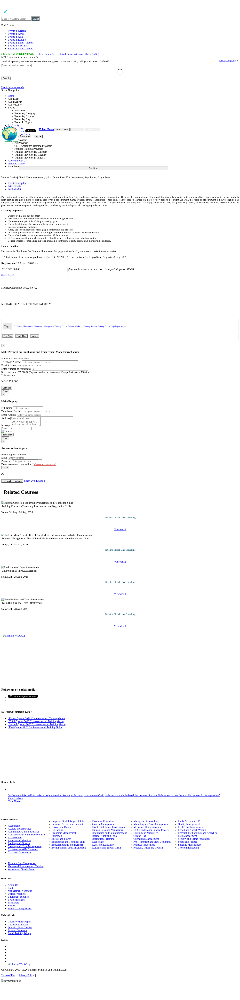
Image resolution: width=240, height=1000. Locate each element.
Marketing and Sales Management (150, 824)
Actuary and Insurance (19, 828)
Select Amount (8, 372)
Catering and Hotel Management (24, 846)
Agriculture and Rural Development (26, 834)
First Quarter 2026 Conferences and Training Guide (35, 727)
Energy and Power (61, 838)
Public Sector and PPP (189, 821)
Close (5, 391)
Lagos (117, 326)
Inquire (38, 136)
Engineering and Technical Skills (68, 841)
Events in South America (20, 48)
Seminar (71, 326)
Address (5, 418)
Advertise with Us (17, 160)
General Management (103, 824)
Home (11, 95)
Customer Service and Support (67, 824)
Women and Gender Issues (21, 869)
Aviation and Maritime (19, 840)
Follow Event (46, 129)
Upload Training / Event (48, 54)
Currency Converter (18, 924)
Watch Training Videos (20, 908)
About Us (13, 885)
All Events (13, 125)
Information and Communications (109, 833)
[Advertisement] (120, 662)
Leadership (98, 841)
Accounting (14, 825)
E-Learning (57, 830)
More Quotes (14, 801)
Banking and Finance (19, 843)
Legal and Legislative (103, 844)
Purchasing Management (23, 326)
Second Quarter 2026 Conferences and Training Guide (36, 724)
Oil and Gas (139, 835)
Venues (11, 905)
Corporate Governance (19, 852)
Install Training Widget (19, 933)
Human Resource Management (108, 830)
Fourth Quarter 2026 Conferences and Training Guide (36, 718)
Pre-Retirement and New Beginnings (152, 841)
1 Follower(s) (92, 129)
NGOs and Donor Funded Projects (151, 830)
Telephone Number (11, 362)
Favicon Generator (17, 930)
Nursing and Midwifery (145, 833)
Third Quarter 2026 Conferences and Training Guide (36, 721)
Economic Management (63, 833)
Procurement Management (44, 326)
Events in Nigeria (17, 30)
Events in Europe (17, 39)
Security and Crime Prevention (194, 838)
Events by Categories (19, 134)
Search (36, 19)
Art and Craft (15, 837)
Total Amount (8, 375)
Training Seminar (90, 326)
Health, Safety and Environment (108, 827)
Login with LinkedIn (35, 480)
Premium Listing (16, 163)
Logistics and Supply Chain (106, 847)
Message (5, 425)
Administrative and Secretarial (23, 831)
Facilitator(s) (14, 189)
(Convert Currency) (7, 275)
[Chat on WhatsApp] (14, 635)
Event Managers (16, 899)
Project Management (144, 844)
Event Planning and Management (68, 847)
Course (64, 326)
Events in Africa (16, 33)
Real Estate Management (191, 827)
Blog (10, 887)
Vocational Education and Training (26, 866)
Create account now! (45, 464)
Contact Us (82, 54)
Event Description (17, 183)
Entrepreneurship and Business (67, 844)
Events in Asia (15, 36)
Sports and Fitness (187, 841)
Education (56, 835)
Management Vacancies (20, 890)
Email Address (8, 365)
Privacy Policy (26, 975)
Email (4, 457)
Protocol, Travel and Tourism (148, 847)
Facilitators (13, 902)
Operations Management (146, 838)
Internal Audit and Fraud (105, 835)
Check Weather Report (19, 921)
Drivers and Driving (61, 827)
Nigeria (123, 326)
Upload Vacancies (17, 893)
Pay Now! (93, 168)
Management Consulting (146, 821)
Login (91, 54)
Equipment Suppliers (18, 896)
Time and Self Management (22, 863)
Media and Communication (147, 827)
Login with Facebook (12, 481)
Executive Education (103, 821)
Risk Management (187, 835)
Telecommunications (188, 847)
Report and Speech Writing (192, 830)
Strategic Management (189, 844)
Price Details (14, 186)
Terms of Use (8, 975)
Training (58, 326)
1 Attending (77, 129)
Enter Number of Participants (16, 368)
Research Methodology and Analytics (197, 833)
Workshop (79, 326)
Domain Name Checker (20, 927)
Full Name (6, 358)
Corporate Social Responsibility (67, 821)
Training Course (104, 326)
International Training (103, 838)
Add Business (68, 54)
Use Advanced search (12, 87)
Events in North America (20, 42)
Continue (7, 388)
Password (6, 461)
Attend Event (62, 129)
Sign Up (99, 54)
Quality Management (189, 824)
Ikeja (113, 326)
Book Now (25, 136)
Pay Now (8, 336)
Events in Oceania (17, 45)
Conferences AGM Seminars (23, 849)
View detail (120, 529)
